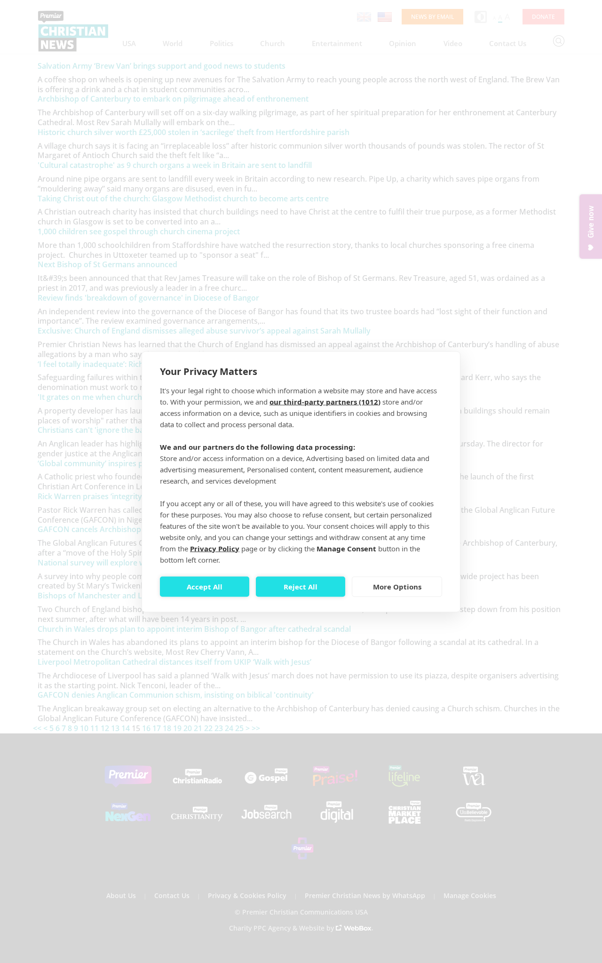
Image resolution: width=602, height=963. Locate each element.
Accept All (204, 586)
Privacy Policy (214, 548)
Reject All (300, 586)
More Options (397, 586)
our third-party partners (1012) (324, 401)
